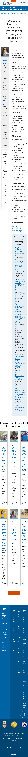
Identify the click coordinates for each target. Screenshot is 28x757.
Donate (13, 1)
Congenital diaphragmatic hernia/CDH (20, 261)
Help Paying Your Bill (24, 694)
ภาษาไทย (14, 740)
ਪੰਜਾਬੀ (13, 738)
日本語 (4, 738)
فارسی (16, 736)
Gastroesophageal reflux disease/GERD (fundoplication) (20, 284)
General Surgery (14, 13)
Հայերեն (11, 736)
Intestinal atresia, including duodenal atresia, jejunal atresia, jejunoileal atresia (20, 316)
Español (6, 733)
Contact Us (14, 617)
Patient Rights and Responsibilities (24, 623)
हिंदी (24, 738)
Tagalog (22, 733)
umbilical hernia (20, 297)
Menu (24, 2)
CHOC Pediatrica (6, 502)
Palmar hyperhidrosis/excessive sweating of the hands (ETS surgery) (20, 363)
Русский (21, 736)
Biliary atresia (19, 254)
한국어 (6, 736)
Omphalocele (19, 357)
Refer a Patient (5, 193)
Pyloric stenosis (20, 388)
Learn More (23, 9)
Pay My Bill (19, 639)
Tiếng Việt (16, 733)
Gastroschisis (19, 290)
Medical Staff (7, 13)
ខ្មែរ (16, 738)
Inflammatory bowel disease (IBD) (19, 307)
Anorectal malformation (19, 248)
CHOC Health (26, 583)
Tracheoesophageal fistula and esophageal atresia (20, 396)
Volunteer (19, 672)
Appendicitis (19, 251)
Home (2, 13)
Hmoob (20, 738)
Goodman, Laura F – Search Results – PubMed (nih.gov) (18, 228)
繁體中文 (11, 733)
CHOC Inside (15, 502)
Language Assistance (24, 666)
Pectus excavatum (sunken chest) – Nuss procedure (20, 376)
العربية (9, 738)
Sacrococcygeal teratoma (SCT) (20, 391)
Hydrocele (18, 304)
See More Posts (14, 593)
